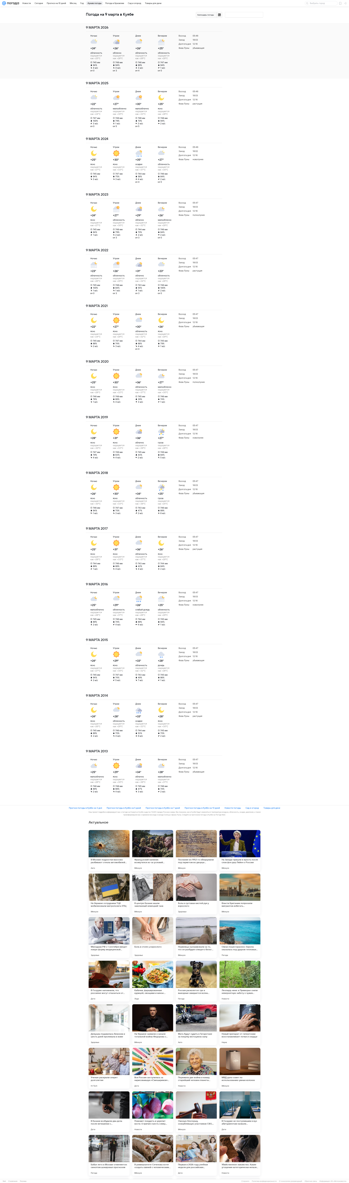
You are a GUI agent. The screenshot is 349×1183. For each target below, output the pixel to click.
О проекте (245, 1181)
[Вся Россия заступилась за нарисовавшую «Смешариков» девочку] (152, 1068)
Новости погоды (233, 808)
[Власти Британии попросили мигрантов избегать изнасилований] (239, 894)
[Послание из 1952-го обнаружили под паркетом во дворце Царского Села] (196, 850)
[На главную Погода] (12, 3)
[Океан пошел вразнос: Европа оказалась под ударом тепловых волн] (239, 937)
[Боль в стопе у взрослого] (152, 937)
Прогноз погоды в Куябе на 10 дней (202, 808)
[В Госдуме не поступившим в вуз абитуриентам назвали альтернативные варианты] (239, 1111)
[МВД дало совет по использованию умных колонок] (239, 1068)
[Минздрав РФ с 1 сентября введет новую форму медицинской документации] (109, 937)
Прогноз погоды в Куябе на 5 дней (124, 808)
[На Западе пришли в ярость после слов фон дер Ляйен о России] (239, 850)
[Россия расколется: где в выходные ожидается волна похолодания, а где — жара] (196, 981)
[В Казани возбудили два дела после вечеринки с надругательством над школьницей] (109, 1111)
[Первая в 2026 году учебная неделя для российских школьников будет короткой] (196, 1155)
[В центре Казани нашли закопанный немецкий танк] (152, 894)
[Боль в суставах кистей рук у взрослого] (196, 894)
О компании (12, 1181)
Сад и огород (252, 808)
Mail (4, 1181)
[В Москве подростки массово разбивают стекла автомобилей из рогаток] (109, 850)
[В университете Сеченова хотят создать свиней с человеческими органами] (152, 1155)
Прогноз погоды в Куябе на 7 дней (163, 808)
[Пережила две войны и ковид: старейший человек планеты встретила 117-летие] (196, 1068)
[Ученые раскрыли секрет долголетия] (109, 1068)
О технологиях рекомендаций (290, 1181)
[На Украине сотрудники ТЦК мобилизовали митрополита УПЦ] (109, 894)
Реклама (23, 1181)
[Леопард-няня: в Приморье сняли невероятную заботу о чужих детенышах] (239, 981)
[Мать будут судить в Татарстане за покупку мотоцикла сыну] (196, 1024)
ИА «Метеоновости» (339, 1181)
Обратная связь (311, 1181)
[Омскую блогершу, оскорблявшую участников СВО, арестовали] (196, 1111)
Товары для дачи (271, 808)
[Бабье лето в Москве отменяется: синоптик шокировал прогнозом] (109, 1155)
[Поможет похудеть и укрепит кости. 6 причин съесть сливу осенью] (152, 1111)
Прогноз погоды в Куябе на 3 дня (85, 808)
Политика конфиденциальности (264, 1181)
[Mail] (4, 3)
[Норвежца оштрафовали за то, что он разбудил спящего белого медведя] (196, 937)
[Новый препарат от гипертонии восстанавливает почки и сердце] (239, 1024)
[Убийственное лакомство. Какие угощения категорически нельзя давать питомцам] (239, 1155)
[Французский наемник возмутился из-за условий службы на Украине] (152, 850)
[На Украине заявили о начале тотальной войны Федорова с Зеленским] (152, 1024)
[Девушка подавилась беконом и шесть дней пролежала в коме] (109, 1024)
